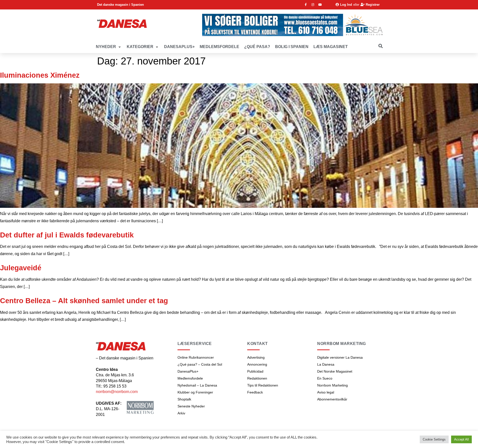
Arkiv (181, 413)
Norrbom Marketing (332, 385)
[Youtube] (320, 5)
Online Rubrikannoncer (196, 357)
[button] (108, 47)
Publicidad (255, 371)
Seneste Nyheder (191, 406)
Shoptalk (184, 399)
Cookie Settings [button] (434, 439)
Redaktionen (257, 378)
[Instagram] (313, 5)
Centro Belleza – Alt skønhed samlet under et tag (84, 301)
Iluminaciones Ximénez (40, 75)
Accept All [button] (461, 439)
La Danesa (325, 364)
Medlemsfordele (190, 378)
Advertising (256, 357)
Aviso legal (325, 392)
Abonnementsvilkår (332, 399)
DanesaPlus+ (188, 371)
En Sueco (324, 378)
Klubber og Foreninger (195, 392)
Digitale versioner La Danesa (340, 357)
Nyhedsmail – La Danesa (197, 385)
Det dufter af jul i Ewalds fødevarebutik (67, 235)
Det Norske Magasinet (334, 371)
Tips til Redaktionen (262, 385)
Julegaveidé (20, 268)
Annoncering (257, 364)
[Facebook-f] (306, 5)
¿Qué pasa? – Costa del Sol (200, 364)
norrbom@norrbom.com (117, 392)
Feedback (255, 392)
